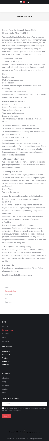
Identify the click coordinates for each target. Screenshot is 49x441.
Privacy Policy (10, 291)
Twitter (5, 358)
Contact (5, 389)
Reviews (5, 385)
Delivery (8, 295)
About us (5, 378)
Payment (8, 302)
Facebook (6, 354)
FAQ (6, 298)
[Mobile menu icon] (45, 8)
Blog (4, 382)
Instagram (6, 351)
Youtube (5, 364)
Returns (8, 287)
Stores (5, 393)
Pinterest (6, 361)
